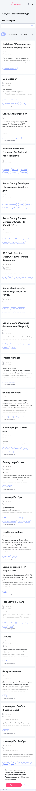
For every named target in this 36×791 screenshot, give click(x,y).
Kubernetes (7, 312)
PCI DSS (28, 762)
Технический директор (10, 68)
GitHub (6, 100)
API (5, 239)
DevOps (6, 309)
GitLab (5, 242)
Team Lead (7, 556)
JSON (5, 518)
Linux (22, 100)
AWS (29, 312)
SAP (5, 138)
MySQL (19, 344)
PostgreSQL (14, 173)
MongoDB (21, 309)
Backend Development (10, 204)
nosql (22, 239)
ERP (10, 277)
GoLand (6, 623)
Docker (21, 204)
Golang (6, 173)
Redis (10, 239)
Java (5, 452)
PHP (25, 449)
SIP (12, 100)
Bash (11, 626)
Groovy (28, 521)
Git (28, 239)
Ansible (19, 518)
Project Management (14, 138)
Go (17, 100)
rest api (12, 518)
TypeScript (24, 169)
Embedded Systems (26, 277)
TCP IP (23, 103)
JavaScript (6, 169)
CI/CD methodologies (19, 312)
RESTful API (21, 242)
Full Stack (15, 169)
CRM (16, 277)
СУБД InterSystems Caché (11, 103)
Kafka (16, 417)
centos (20, 521)
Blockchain (24, 173)
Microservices (22, 208)
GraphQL (6, 208)
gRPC (13, 208)
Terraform (6, 762)
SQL (16, 239)
